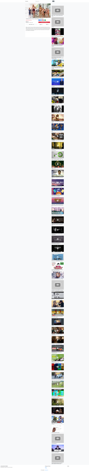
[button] (53, 1)
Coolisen (26, 1)
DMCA (46, 467)
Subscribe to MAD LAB (44, 22)
